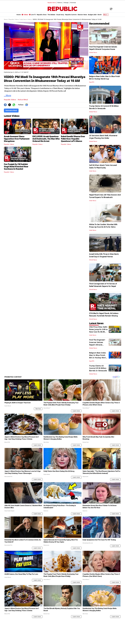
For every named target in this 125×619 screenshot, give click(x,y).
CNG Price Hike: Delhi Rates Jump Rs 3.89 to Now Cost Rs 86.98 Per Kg (98, 331)
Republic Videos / (14, 19)
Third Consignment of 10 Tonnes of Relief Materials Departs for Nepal (103, 284)
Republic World (52, 3)
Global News (93, 52)
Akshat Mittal (23, 99)
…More (7, 95)
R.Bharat (59, 3)
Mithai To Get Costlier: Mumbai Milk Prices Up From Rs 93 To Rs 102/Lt (103, 225)
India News (92, 171)
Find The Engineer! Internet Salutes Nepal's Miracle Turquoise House (103, 48)
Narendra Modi (11, 110)
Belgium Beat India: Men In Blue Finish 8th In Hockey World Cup (104, 77)
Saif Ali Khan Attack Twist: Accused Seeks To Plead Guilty (103, 166)
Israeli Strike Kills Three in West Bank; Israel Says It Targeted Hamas (104, 255)
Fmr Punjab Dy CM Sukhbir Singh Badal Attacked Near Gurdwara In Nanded (16, 166)
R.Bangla (66, 3)
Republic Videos (10, 99)
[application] (46, 45)
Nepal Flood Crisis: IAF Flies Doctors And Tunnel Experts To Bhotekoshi (105, 196)
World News (93, 260)
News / (6, 19)
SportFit (91, 82)
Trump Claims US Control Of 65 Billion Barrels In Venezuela (104, 107)
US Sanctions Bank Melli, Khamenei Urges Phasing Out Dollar (103, 136)
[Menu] (110, 9)
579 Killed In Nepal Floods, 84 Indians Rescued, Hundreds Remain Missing (103, 314)
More (105, 15)
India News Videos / (26, 19)
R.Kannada (73, 3)
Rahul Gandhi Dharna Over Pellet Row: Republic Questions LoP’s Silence (73, 139)
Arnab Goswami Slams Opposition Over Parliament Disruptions (16, 139)
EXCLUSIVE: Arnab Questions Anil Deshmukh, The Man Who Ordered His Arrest (46, 139)
